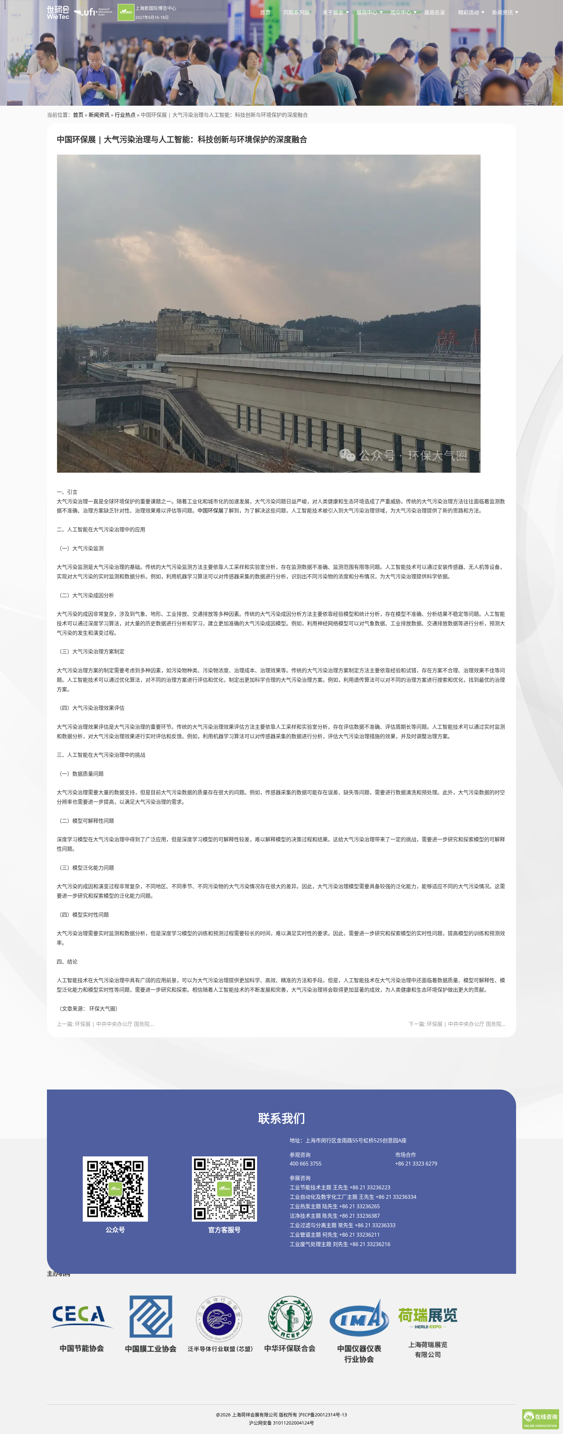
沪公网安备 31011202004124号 (281, 1423)
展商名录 (434, 12)
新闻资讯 (99, 114)
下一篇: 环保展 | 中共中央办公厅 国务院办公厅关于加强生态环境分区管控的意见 (457, 1024)
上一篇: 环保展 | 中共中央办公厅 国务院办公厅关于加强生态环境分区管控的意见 (105, 1024)
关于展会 (333, 12)
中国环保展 (210, 510)
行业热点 (125, 114)
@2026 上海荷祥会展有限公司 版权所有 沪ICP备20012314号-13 (281, 1414)
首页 (265, 12)
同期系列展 (296, 12)
